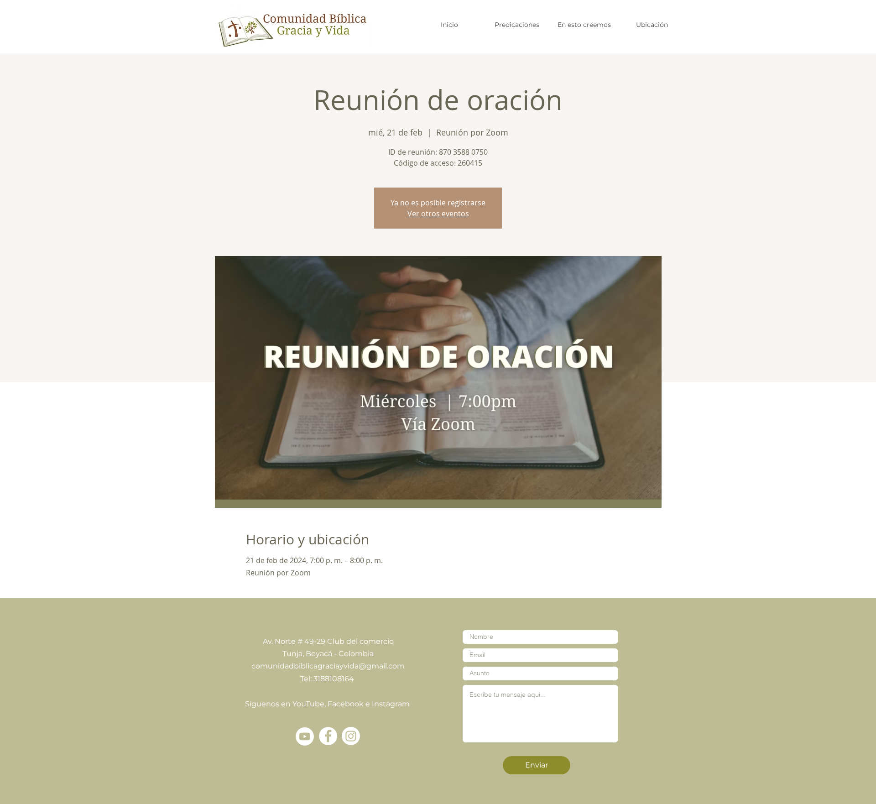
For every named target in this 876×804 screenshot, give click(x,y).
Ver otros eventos (438, 214)
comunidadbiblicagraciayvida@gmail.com (328, 666)
